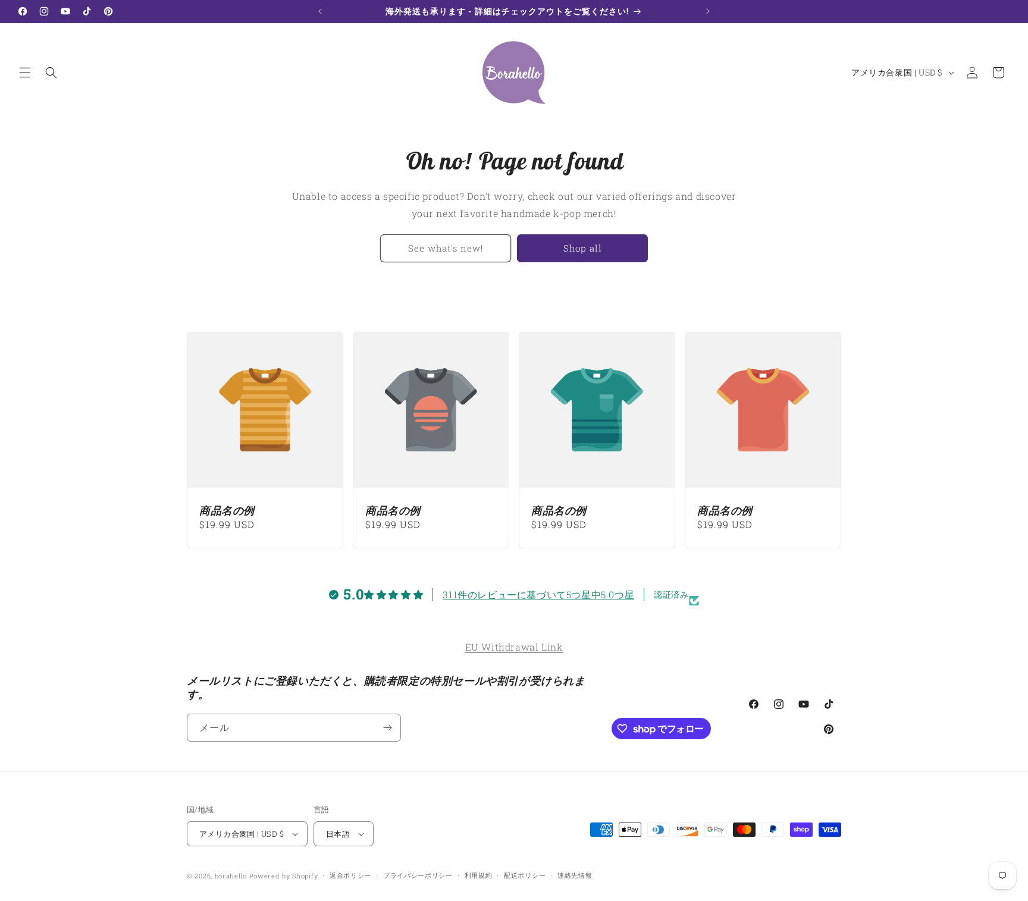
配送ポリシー (525, 875)
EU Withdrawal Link (514, 647)
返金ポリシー (350, 875)
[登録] (387, 728)
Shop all (582, 248)
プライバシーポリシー (418, 875)
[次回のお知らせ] (708, 11)
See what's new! (445, 248)
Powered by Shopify (283, 875)
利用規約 (479, 875)
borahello (231, 875)
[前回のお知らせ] (320, 11)
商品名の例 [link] (227, 510)
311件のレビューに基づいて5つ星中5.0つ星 (538, 594)
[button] (25, 72)
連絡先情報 (575, 875)
